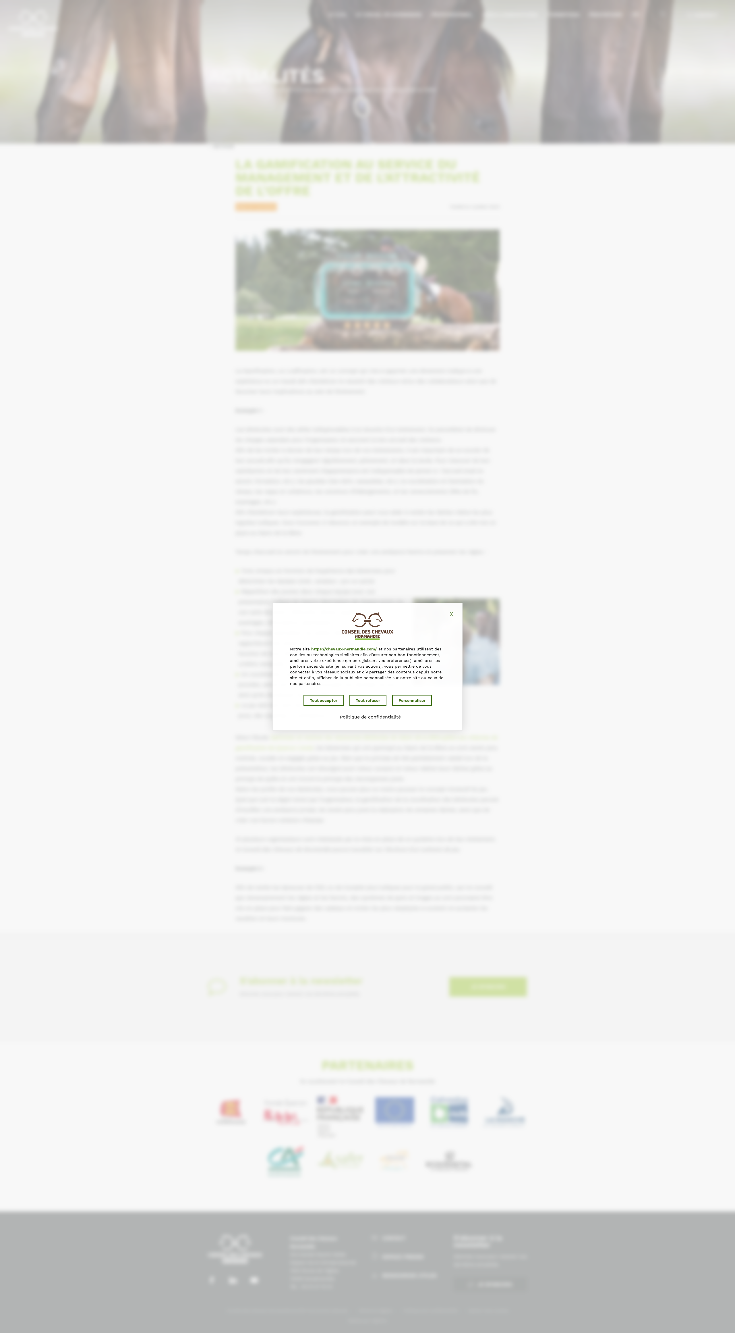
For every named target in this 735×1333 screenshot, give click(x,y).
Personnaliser (412, 700)
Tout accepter (323, 700)
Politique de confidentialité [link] (370, 717)
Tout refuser (368, 700)
